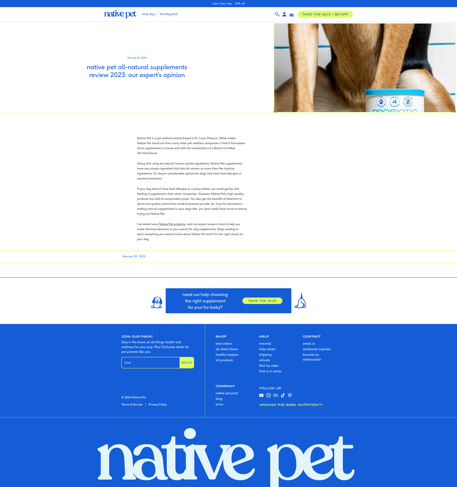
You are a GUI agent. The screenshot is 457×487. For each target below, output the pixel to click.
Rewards (265, 343)
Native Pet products (172, 224)
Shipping (265, 354)
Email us (309, 343)
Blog (219, 399)
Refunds (264, 360)
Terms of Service (132, 404)
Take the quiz (262, 300)
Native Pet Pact (227, 393)
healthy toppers (227, 354)
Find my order (268, 366)
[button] (291, 14)
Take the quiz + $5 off (325, 14)
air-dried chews (227, 349)
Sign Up (186, 362)
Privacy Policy (158, 404)
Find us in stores (270, 371)
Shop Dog (148, 14)
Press (219, 404)
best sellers (224, 343)
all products (224, 360)
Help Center (267, 349)
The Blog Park (169, 14)
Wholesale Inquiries (317, 349)
